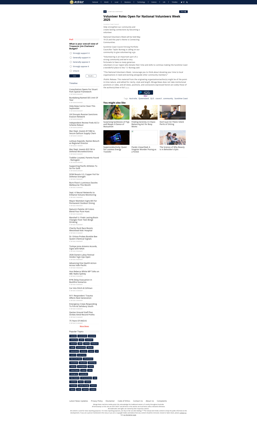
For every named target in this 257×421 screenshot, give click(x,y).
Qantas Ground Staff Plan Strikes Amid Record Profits (82, 313)
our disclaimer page (129, 415)
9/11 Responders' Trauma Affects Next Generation (81, 296)
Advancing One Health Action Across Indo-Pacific (82, 264)
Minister (90, 347)
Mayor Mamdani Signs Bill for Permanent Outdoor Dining (83, 202)
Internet (85, 389)
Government (82, 336)
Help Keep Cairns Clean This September (82, 107)
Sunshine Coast (181, 98)
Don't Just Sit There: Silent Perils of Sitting (172, 123)
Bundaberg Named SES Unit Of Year (83, 98)
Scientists (73, 382)
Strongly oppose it (81, 66)
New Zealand (75, 378)
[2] (144, 410)
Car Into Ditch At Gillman (80, 288)
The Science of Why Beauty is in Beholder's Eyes (172, 148)
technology (92, 363)
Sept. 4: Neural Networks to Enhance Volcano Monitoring (82, 193)
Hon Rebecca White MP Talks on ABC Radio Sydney (84, 272)
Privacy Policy (97, 401)
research (73, 343)
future (81, 382)
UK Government (86, 378)
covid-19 (73, 355)
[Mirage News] (77, 2)
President (73, 385)
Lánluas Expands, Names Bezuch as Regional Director (84, 142)
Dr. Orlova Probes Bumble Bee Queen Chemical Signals (83, 237)
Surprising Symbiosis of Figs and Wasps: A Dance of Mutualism (116, 124)
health (72, 347)
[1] (142, 410)
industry (73, 366)
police (82, 340)
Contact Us (138, 401)
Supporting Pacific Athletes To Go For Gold (83, 167)
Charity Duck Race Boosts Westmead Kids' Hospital (81, 229)
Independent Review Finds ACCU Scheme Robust (84, 123)
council (159, 98)
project (84, 370)
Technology (141, 2)
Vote (74, 76)
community (168, 98)
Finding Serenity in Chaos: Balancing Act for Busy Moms (144, 124)
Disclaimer (110, 401)
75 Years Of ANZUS (78, 320)
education (83, 363)
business (84, 351)
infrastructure (88, 359)
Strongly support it (81, 53)
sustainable (83, 374)
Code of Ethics (124, 401)
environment (81, 347)
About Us (150, 401)
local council (82, 355)
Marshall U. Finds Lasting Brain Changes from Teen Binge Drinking (83, 219)
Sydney (88, 382)
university (92, 336)
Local (116, 2)
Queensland (144, 98)
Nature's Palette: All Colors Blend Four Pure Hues (81, 210)
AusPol (91, 366)
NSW (80, 343)
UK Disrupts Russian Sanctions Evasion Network (83, 115)
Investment (74, 363)
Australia (133, 98)
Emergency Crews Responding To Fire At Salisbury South (83, 305)
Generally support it (81, 57)
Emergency (74, 374)
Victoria (86, 343)
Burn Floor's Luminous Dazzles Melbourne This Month (83, 183)
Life (164, 2)
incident (93, 389)
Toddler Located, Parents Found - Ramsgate (84, 158)
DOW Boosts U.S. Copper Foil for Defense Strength (84, 175)
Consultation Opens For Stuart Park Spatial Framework (83, 90)
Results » (91, 76)
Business (127, 2)
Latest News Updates (78, 401)
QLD (152, 98)
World (106, 2)
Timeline (174, 2)
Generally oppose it (81, 62)
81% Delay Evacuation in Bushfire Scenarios (80, 280)
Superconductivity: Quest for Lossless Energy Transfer (115, 149)
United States (75, 370)
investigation (82, 366)
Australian (89, 340)
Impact (73, 389)
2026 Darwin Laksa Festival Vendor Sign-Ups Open (81, 255)
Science (154, 2)
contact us (183, 413)
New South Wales (76, 359)
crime (90, 370)
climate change (83, 385)
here (127, 87)
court (78, 389)
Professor (95, 343)
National (95, 2)
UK (97, 351)
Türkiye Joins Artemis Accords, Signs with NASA (83, 247)
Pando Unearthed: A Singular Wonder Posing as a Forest (144, 149)
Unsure (76, 71)
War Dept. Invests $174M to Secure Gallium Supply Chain (82, 132)
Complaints (162, 401)
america (93, 385)
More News (84, 326)
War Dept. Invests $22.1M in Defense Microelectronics (82, 150)
